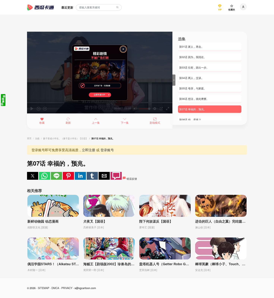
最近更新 (67, 7)
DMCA (55, 288)
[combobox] (99, 7)
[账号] (243, 6)
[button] (32, 176)
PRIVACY (66, 288)
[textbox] (99, 7)
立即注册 (88, 149)
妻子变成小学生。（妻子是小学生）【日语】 (65, 138)
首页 (29, 138)
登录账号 (107, 149)
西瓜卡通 (40, 7)
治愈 (37, 138)
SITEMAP (43, 288)
